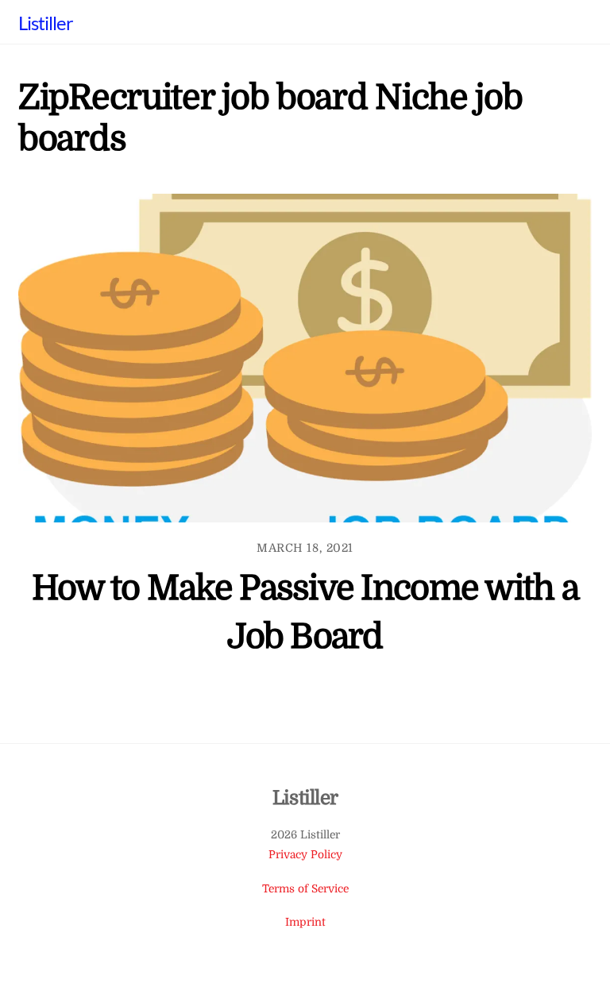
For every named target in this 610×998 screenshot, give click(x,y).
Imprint (305, 922)
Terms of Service (305, 889)
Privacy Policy (305, 855)
